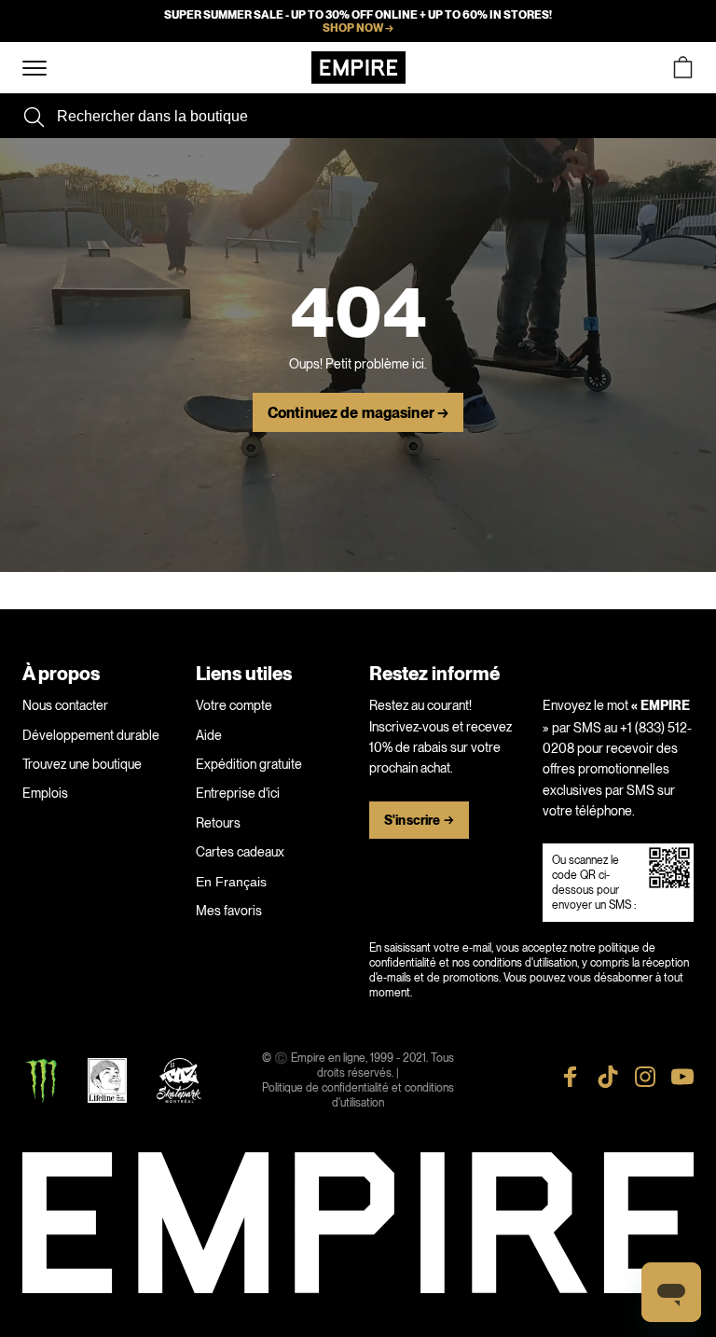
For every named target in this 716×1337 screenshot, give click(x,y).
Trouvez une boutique (82, 764)
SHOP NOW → (358, 28)
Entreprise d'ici (238, 793)
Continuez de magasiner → (358, 413)
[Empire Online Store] (358, 67)
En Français (231, 881)
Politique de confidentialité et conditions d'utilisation (358, 1095)
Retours (218, 822)
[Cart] (682, 67)
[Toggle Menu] (34, 69)
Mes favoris (229, 910)
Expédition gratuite (249, 764)
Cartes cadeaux (240, 851)
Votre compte (234, 705)
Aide (209, 735)
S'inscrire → (419, 821)
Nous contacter (65, 705)
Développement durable (90, 735)
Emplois (45, 793)
